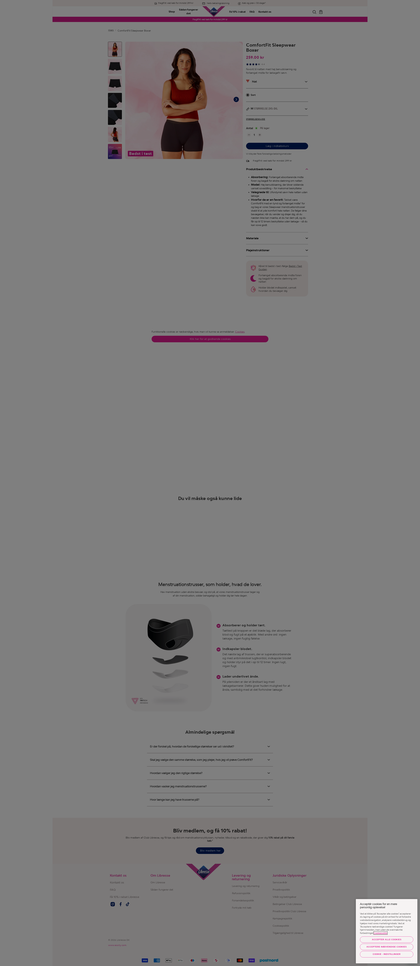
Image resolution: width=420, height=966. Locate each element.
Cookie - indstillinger (387, 954)
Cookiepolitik (380, 933)
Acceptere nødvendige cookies (387, 947)
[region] (386, 931)
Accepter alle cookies (386, 939)
